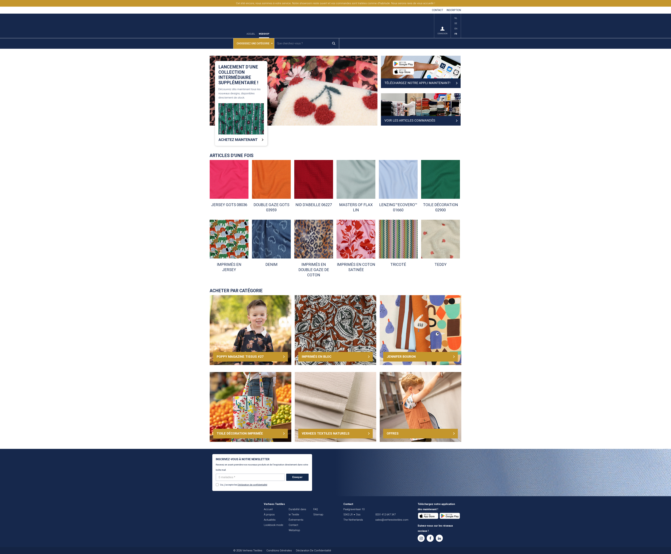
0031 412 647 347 (385, 514)
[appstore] (428, 516)
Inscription (454, 10)
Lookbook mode (273, 525)
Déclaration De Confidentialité (313, 550)
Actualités (270, 519)
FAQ (315, 509)
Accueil (251, 34)
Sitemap (318, 514)
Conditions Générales (279, 550)
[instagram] (421, 538)
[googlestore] (449, 516)
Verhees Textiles (226, 26)
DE (455, 23)
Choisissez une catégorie (253, 43)
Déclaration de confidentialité (252, 484)
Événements (296, 519)
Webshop (264, 34)
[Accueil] (233, 511)
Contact (437, 10)
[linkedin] (439, 538)
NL (455, 18)
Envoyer (297, 477)
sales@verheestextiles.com (391, 519)
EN (455, 28)
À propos (269, 514)
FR (455, 34)
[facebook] (430, 538)
